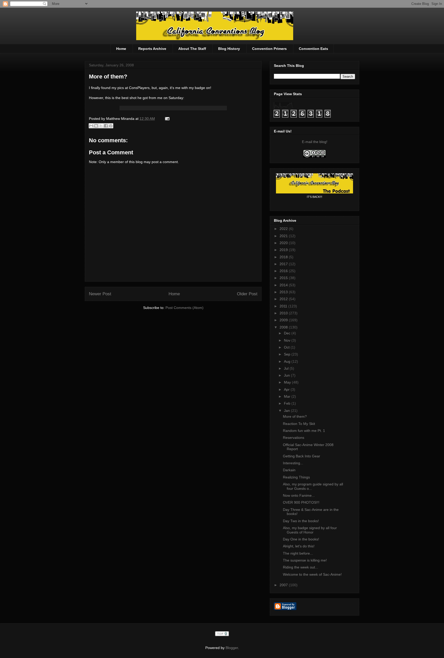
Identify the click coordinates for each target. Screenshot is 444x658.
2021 (284, 236)
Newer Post (100, 293)
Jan (287, 410)
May (288, 382)
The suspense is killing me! (305, 560)
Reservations (293, 437)
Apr (287, 389)
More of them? (108, 76)
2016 (284, 271)
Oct (287, 347)
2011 (284, 306)
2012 (284, 299)
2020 (284, 243)
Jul (287, 368)
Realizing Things (296, 477)
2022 (284, 229)
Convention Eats (313, 49)
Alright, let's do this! (298, 546)
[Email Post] (166, 119)
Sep (287, 354)
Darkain (289, 470)
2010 (284, 313)
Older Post (247, 293)
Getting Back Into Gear (301, 456)
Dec (287, 333)
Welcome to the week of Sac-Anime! (312, 574)
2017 (284, 264)
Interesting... (293, 463)
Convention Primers (269, 49)
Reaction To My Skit (299, 424)
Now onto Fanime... (299, 495)
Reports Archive (152, 49)
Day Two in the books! (301, 521)
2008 (284, 327)
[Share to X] (101, 125)
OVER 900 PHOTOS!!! (301, 502)
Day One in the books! (301, 539)
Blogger (232, 648)
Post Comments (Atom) (184, 308)
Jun (287, 375)
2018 (284, 257)
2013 (284, 292)
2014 (284, 285)
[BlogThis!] (96, 125)
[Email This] (91, 125)
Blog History (229, 49)
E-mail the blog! (314, 142)
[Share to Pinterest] (110, 125)
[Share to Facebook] (105, 125)
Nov (287, 340)
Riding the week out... (300, 567)
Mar (287, 396)
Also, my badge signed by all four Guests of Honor (310, 530)
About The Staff (192, 49)
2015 (284, 278)
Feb (287, 403)
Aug (287, 361)
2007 (284, 585)
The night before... (298, 553)
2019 (284, 250)
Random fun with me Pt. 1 (304, 431)
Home (121, 49)
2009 (284, 320)
